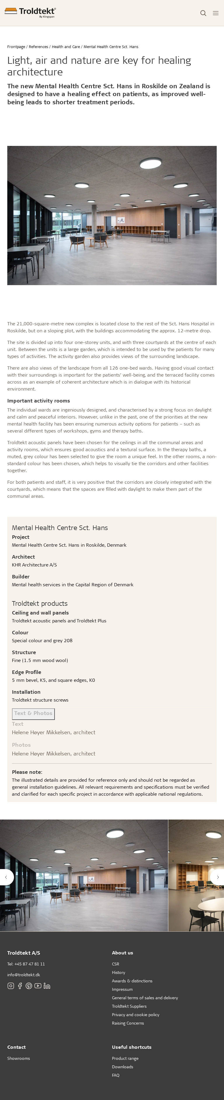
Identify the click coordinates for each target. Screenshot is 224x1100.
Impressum (122, 989)
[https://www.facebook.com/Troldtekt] (19, 985)
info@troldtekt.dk (23, 974)
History (118, 972)
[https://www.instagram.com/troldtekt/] (10, 985)
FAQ (115, 1075)
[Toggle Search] (203, 13)
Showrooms (18, 1058)
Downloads (122, 1066)
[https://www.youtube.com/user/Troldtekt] (37, 985)
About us (122, 952)
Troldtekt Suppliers (129, 1006)
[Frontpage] (30, 13)
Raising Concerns (128, 1023)
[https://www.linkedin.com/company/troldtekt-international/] (46, 985)
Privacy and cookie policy (135, 1014)
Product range (125, 1058)
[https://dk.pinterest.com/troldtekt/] (28, 985)
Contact (16, 1047)
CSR (115, 964)
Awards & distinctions (132, 981)
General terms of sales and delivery (145, 997)
